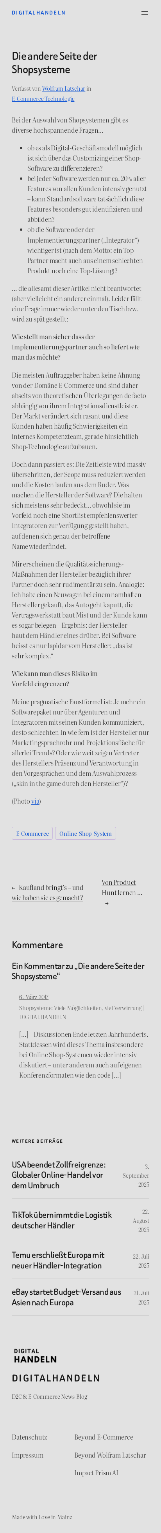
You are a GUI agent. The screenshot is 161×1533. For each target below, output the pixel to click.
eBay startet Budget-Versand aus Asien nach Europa (66, 1297)
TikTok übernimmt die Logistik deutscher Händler (61, 1220)
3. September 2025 (136, 1175)
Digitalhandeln (39, 12)
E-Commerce (32, 833)
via (35, 801)
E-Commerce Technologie (43, 98)
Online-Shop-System (85, 833)
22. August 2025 (141, 1220)
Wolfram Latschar (63, 88)
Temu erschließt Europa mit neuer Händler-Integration (58, 1260)
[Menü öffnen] (144, 13)
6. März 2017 (33, 996)
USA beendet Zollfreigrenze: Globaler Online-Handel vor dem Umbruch (59, 1175)
